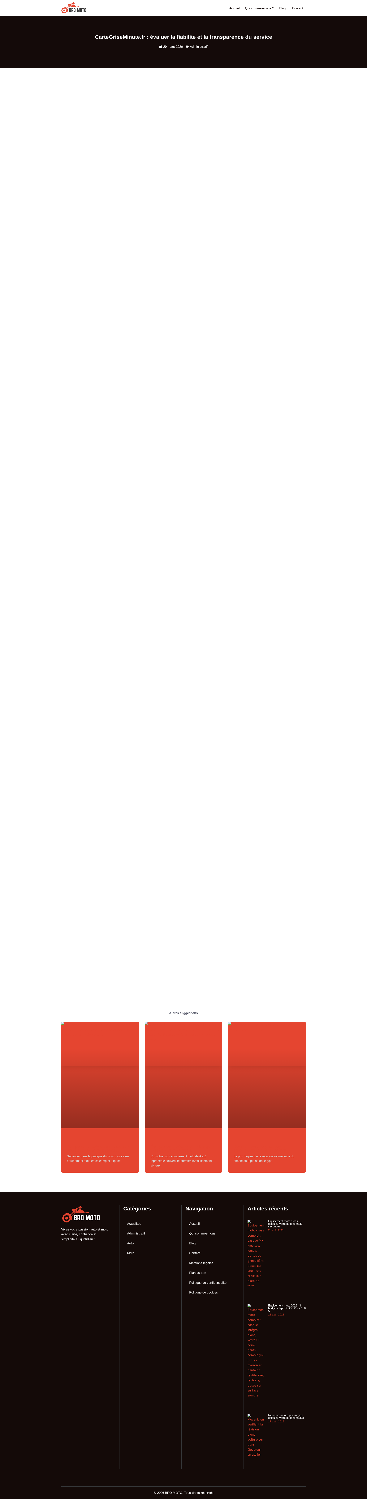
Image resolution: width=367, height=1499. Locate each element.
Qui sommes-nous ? (259, 8)
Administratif (199, 47)
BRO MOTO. (174, 1493)
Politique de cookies (203, 1292)
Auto (130, 1243)
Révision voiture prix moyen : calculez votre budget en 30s (261, 1148)
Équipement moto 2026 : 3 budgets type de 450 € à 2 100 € (182, 1148)
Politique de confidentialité (208, 1283)
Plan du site (197, 1273)
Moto (130, 1253)
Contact (297, 8)
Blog (282, 8)
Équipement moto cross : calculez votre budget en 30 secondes (98, 1148)
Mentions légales (201, 1263)
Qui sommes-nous (202, 1233)
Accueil (234, 8)
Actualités (134, 1224)
